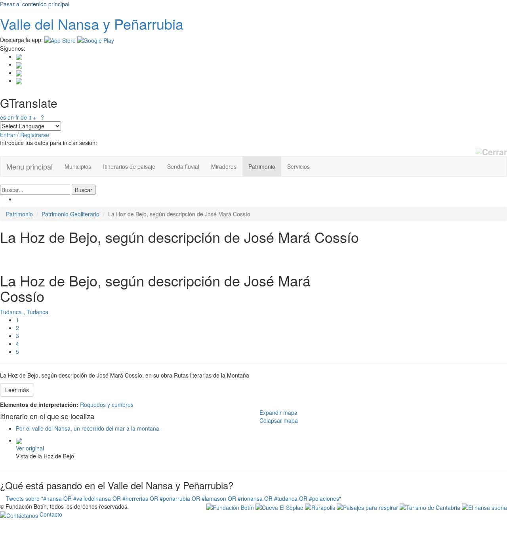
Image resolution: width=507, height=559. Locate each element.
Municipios (78, 166)
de (24, 117)
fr (17, 117)
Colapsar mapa (278, 420)
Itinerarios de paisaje (129, 166)
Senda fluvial (183, 166)
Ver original (30, 448)
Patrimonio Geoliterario (70, 214)
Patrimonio (261, 166)
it (30, 117)
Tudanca (11, 312)
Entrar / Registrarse (24, 135)
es (3, 117)
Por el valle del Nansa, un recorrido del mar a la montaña (87, 428)
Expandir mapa (278, 412)
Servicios (298, 166)
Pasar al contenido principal (34, 4)
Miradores (223, 166)
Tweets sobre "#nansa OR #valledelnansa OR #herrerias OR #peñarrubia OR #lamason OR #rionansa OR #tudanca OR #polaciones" (173, 498)
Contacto (50, 514)
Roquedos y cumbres (106, 404)
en (11, 117)
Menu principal (29, 166)
